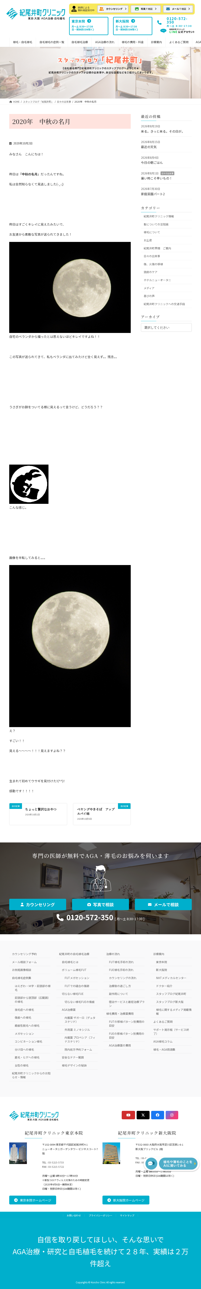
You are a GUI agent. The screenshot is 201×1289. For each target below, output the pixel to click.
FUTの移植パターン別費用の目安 (126, 1023)
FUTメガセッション (77, 978)
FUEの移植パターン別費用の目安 (126, 1035)
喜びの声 (149, 296)
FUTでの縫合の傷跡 (77, 986)
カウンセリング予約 (24, 954)
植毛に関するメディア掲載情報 (174, 1012)
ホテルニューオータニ (157, 280)
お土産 (148, 240)
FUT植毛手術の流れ (121, 962)
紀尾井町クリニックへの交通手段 (164, 304)
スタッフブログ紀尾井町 (171, 994)
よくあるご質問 (163, 1022)
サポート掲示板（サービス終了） (171, 1032)
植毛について (152, 232)
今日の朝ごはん (152, 162)
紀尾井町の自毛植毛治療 (74, 954)
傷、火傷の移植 (153, 264)
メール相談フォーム (24, 962)
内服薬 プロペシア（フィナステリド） (80, 1039)
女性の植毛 (21, 1065)
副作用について (118, 994)
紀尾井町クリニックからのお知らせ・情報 (31, 1075)
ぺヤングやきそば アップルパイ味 (96, 811)
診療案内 (158, 954)
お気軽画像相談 (21, 970)
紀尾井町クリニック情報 (159, 216)
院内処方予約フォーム (78, 1049)
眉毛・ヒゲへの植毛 (27, 1057)
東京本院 (161, 962)
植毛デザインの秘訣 (74, 1065)
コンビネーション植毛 (28, 1041)
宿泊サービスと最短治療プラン (127, 1004)
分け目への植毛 (24, 1049)
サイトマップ (127, 1215)
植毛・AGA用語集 (164, 1049)
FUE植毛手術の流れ (121, 970)
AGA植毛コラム (163, 1041)
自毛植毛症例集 (21, 978)
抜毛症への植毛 (24, 1010)
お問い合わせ (74, 1215)
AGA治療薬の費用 (120, 1045)
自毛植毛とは (70, 962)
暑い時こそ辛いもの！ (156, 178)
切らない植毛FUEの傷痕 (80, 1002)
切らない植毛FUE (73, 994)
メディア (149, 288)
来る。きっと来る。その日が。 (163, 131)
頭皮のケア (150, 272)
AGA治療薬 (69, 1010)
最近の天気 (149, 146)
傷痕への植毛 (23, 1017)
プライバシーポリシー (100, 1215)
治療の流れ (113, 954)
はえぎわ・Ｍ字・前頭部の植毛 (32, 988)
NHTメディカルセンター (171, 978)
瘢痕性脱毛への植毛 (27, 1025)
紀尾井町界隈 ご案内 (157, 248)
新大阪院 (161, 970)
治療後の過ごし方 (120, 986)
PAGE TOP (191, 1246)
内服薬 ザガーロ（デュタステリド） (80, 1020)
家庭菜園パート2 (153, 193)
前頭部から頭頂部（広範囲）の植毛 (32, 1000)
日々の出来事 (167, 173)
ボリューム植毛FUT (74, 970)
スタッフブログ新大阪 (170, 1002)
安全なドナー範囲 (73, 1057)
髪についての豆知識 (156, 224)
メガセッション (24, 1034)
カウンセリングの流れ (122, 978)
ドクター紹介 (164, 986)
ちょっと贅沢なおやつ (41, 809)
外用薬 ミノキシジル (77, 1030)
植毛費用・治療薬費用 (120, 1014)
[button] (113, 9)
